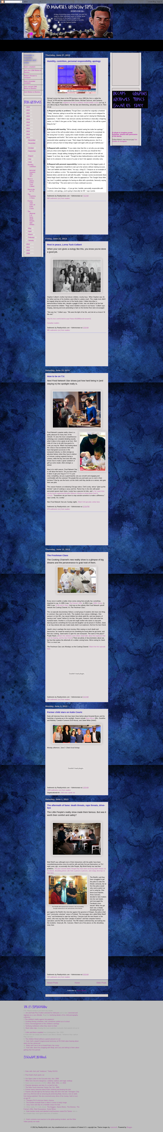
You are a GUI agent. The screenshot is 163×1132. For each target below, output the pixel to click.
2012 (28, 244)
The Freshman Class (57, 555)
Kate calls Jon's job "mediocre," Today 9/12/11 (41, 1071)
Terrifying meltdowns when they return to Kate (41, 1026)
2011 (28, 247)
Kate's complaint (29, 67)
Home (77, 983)
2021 (28, 113)
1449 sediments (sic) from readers (59, 790)
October (31, 148)
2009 (28, 253)
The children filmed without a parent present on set (42, 1039)
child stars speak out (67, 793)
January (31, 240)
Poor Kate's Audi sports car (34, 1075)
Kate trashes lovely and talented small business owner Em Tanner (49, 1111)
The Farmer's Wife (75, 603)
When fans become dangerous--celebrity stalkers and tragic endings (48, 1081)
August (31, 156)
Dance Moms (61, 1107)
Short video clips (31, 1028)
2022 (28, 110)
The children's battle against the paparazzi (39, 1019)
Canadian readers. (53, 323)
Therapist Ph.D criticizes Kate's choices (40, 1100)
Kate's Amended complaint (29, 82)
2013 (28, 137)
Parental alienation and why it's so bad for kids (41, 1085)
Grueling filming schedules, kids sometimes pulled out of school (47, 1021)
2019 (28, 119)
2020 (28, 116)
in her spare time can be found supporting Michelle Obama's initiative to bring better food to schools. (75, 493)
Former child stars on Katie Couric (64, 712)
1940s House (97, 603)
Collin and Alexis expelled (34, 1032)
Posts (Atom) (81, 990)
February (31, 237)
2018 (28, 122)
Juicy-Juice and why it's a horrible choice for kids (43, 1105)
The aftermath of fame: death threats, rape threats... (32, 218)
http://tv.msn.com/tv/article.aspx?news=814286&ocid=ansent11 (69, 319)
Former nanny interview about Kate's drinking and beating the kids (48, 1089)
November (31, 143)
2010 (28, 250)
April (30, 231)
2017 (28, 125)
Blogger (129, 1127)
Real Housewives (40, 1109)
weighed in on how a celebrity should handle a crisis (81, 103)
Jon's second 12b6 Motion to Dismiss (30, 87)
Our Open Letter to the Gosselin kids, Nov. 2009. (42, 1079)
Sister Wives (51, 1109)
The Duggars (51, 1107)
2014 (28, 134)
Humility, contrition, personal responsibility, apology (74, 61)
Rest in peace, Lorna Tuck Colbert (64, 244)
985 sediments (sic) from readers (58, 330)
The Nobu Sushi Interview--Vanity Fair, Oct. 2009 (42, 1087)
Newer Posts (52, 983)
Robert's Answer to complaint (30, 77)
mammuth (113, 1127)
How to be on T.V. (56, 376)
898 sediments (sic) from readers (58, 198)
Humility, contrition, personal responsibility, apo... (32, 170)
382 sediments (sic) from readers (58, 699)
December (32, 140)
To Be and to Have (61, 605)
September (32, 151)
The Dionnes (71, 1107)
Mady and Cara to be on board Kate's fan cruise (42, 1045)
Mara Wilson (90, 718)
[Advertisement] (67, 45)
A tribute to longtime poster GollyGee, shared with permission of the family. (124, 134)
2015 (28, 131)
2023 (28, 107)
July (30, 159)
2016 (28, 128)
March (30, 234)
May (30, 228)
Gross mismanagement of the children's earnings (42, 1024)
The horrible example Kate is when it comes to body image (46, 1102)
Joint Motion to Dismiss (32, 92)
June (30, 162)
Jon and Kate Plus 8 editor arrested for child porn (42, 1013)
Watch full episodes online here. (89, 502)
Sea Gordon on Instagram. (124, 140)
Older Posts (101, 983)
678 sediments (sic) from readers (58, 509)
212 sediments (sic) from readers (58, 977)
